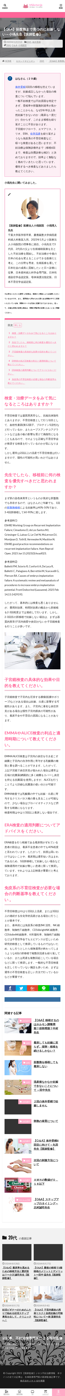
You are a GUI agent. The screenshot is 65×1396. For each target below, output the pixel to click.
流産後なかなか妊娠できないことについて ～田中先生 (46, 1086)
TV (32, 1394)
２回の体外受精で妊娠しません (46, 1103)
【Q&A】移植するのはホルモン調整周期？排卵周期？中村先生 (46, 1026)
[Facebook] (10, 988)
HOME (8, 61)
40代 (28, 1043)
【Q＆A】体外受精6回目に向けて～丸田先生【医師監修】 (46, 1144)
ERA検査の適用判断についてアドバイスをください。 (32, 372)
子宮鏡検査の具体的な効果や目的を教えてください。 (32, 353)
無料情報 (19, 1394)
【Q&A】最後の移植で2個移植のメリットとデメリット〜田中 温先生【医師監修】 (48, 1273)
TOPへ (58, 1394)
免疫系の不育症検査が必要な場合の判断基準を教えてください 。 (32, 381)
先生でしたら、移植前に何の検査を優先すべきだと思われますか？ (32, 344)
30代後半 (26, 1102)
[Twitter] (21, 988)
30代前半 (26, 1021)
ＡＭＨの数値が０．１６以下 (46, 1181)
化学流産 (35, 133)
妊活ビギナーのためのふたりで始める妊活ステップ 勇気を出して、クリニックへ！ (16, 1315)
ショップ (45, 1394)
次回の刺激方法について (46, 1162)
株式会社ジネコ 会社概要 (32, 1380)
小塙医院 (22, 45)
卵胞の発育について (46, 1121)
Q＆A (14, 45)
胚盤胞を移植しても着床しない (46, 1064)
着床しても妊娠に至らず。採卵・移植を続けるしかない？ (46, 1046)
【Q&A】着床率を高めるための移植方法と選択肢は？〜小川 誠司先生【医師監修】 (15, 1273)
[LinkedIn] (54, 988)
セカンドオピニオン (25, 61)
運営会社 (6, 1394)
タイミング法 (24, 1200)
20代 (29, 42)
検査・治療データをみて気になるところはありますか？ (32, 335)
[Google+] (32, 988)
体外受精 (36, 42)
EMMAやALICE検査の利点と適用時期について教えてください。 (32, 363)
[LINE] (43, 988)
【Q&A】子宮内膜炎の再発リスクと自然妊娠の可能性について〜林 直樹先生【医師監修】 (48, 1315)
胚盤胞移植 (13, 507)
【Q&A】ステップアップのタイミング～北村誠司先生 (46, 1203)
